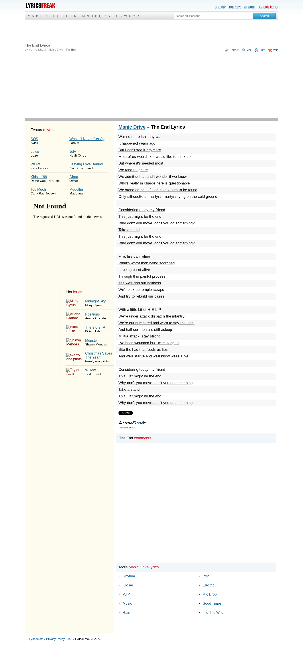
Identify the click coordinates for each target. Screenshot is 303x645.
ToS (70, 639)
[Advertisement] (151, 85)
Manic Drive (132, 127)
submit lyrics (268, 6)
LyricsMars (36, 639)
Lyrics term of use (126, 427)
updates (250, 6)
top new (235, 6)
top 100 (220, 6)
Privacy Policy (55, 639)
